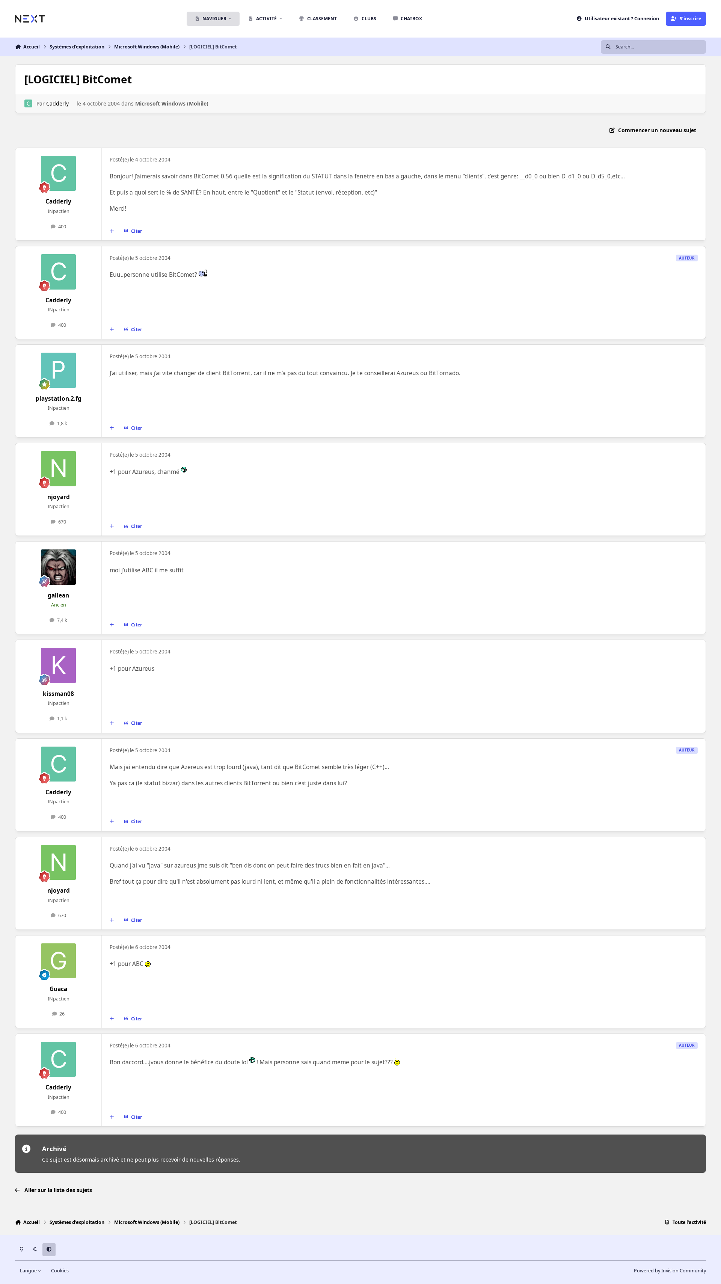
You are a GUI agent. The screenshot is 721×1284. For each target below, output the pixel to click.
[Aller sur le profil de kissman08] (58, 665)
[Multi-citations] (112, 231)
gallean (58, 595)
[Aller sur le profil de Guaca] (58, 961)
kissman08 (58, 694)
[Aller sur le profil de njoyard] (58, 468)
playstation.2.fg (58, 399)
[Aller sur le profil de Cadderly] (28, 103)
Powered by (670, 1270)
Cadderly (57, 103)
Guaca (58, 989)
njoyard (58, 497)
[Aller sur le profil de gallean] (58, 567)
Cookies (60, 1270)
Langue (29, 1270)
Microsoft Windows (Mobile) (171, 103)
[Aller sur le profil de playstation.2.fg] (58, 370)
